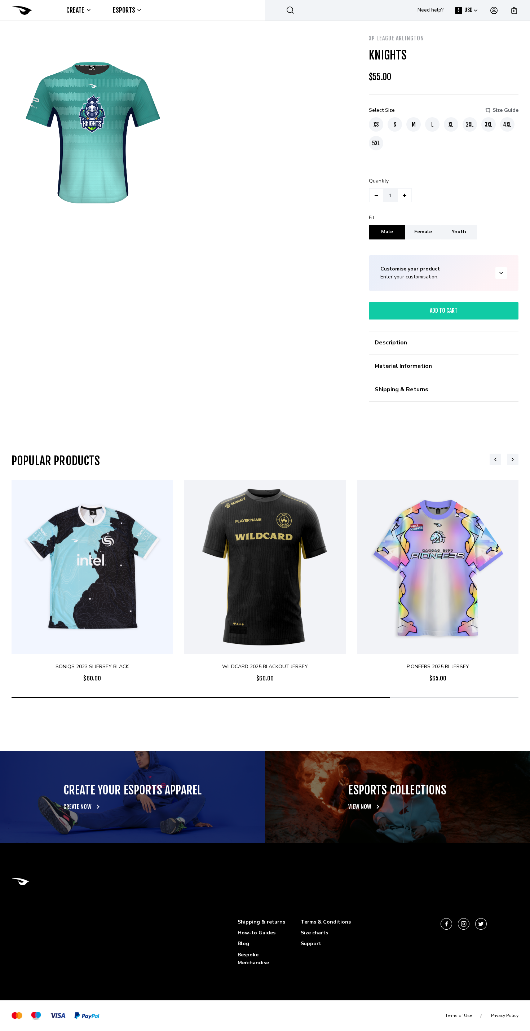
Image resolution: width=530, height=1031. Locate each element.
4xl (507, 124)
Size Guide (505, 110)
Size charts (314, 932)
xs (376, 124)
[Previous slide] (495, 459)
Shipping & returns (261, 921)
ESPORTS (124, 10)
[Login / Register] (494, 10)
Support (311, 943)
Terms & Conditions (326, 921)
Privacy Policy (504, 1015)
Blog (243, 943)
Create (75, 10)
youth (459, 231)
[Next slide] (512, 459)
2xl (470, 124)
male (387, 231)
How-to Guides (256, 932)
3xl (489, 124)
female (423, 231)
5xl (376, 143)
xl (451, 124)
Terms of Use (458, 1015)
